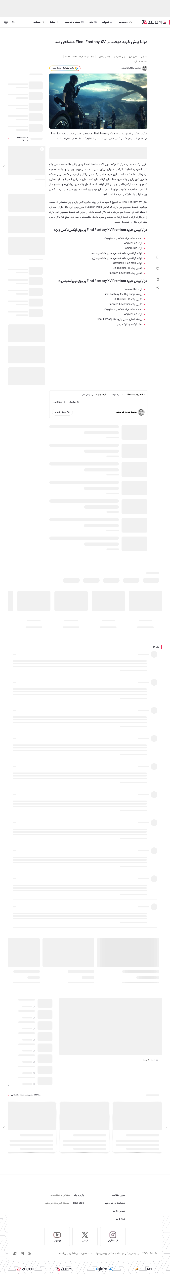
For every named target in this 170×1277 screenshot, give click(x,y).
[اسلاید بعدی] (4, 166)
